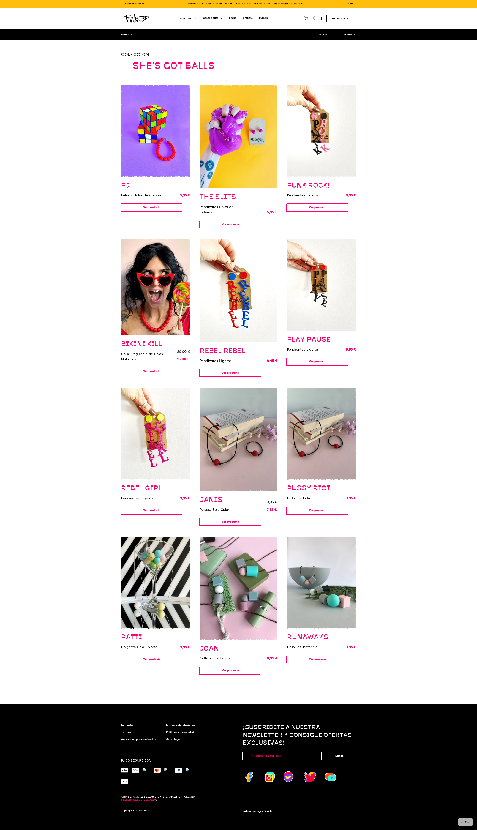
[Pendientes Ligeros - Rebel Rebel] (238, 290)
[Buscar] (315, 18)
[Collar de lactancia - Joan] (238, 588)
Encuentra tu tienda (134, 3)
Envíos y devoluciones (180, 725)
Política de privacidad (180, 732)
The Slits (218, 196)
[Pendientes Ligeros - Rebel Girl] (155, 434)
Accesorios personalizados (138, 739)
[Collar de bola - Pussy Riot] (321, 434)
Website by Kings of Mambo (258, 811)
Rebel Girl (141, 487)
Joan (209, 648)
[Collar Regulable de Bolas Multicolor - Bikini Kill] (155, 287)
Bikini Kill (141, 343)
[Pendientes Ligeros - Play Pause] (321, 285)
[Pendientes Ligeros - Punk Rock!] (321, 131)
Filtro (125, 34)
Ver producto (151, 207)
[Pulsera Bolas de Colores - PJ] (155, 131)
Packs (232, 18)
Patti (131, 636)
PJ (125, 185)
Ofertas (248, 18)
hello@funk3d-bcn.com (138, 799)
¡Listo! (339, 756)
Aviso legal (173, 739)
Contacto (127, 725)
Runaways (307, 636)
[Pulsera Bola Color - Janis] (238, 439)
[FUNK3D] (136, 18)
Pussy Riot (308, 487)
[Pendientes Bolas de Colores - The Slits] (238, 136)
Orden (348, 34)
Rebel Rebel (222, 350)
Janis (211, 499)
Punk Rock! (308, 185)
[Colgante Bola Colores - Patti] (155, 583)
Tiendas (126, 732)
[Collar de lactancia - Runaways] (321, 583)
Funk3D (263, 18)
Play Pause (309, 339)
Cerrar (350, 3)
